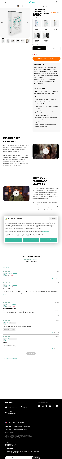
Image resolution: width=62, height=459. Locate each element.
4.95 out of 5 (35, 260)
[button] (53, 278)
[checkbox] (10, 235)
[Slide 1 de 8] (3, 41)
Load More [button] (31, 353)
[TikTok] (53, 406)
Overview (53, 218)
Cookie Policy (8, 429)
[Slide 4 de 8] (18, 41)
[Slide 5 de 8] (23, 41)
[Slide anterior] (1, 22)
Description (39, 65)
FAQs (14, 422)
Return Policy (8, 426)
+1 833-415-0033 (12, 413)
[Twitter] (46, 406)
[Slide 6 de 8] (28, 41)
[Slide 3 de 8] (13, 41)
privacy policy (45, 231)
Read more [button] (6, 295)
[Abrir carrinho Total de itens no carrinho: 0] (56, 2)
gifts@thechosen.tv (12, 407)
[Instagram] (43, 406)
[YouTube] (50, 406)
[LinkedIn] (57, 406)
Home (14, 6)
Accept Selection (31, 240)
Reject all (13, 240)
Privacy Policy (27, 426)
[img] (6, 271)
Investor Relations (9, 432)
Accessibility (21, 422)
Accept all (48, 240)
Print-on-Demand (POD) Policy (21, 429)
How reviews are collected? (10, 358)
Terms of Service (18, 426)
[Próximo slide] (28, 22)
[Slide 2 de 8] (8, 41)
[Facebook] (39, 406)
